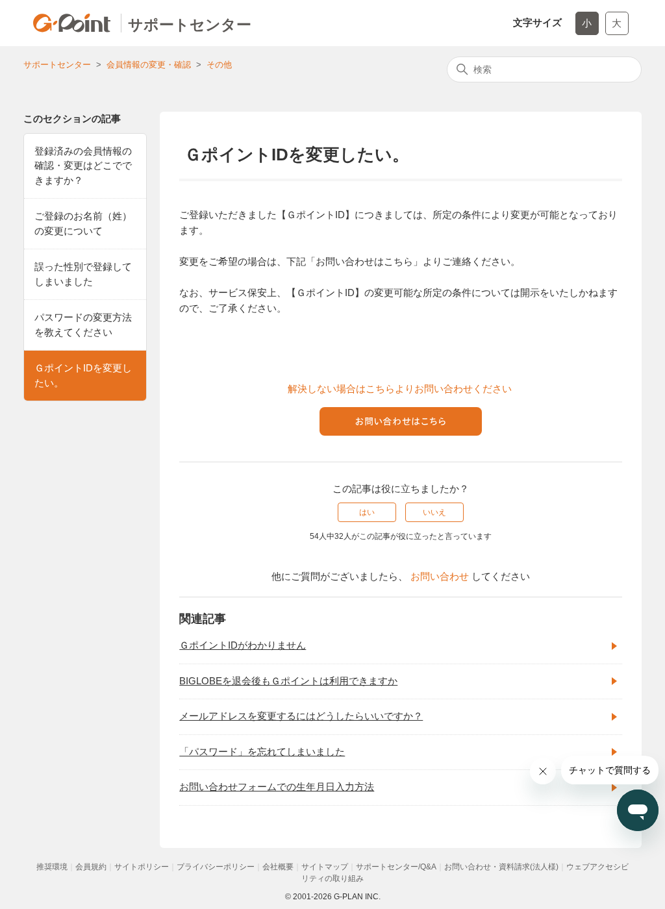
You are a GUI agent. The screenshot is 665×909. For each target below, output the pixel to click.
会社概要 (278, 866)
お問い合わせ (439, 576)
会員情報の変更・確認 (149, 64)
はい (367, 512)
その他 (219, 64)
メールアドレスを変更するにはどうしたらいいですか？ (301, 715)
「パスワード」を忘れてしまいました (262, 751)
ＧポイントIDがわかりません (242, 645)
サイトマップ (324, 866)
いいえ (434, 512)
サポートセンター (57, 64)
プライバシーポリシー (216, 866)
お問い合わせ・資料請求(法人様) (501, 866)
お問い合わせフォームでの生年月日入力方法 (276, 786)
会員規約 (91, 866)
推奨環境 (52, 866)
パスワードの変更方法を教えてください (83, 325)
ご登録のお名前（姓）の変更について (83, 223)
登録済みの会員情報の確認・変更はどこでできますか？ (83, 165)
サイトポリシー (141, 866)
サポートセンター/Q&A (396, 866)
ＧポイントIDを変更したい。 (83, 375)
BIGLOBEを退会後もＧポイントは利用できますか (288, 680)
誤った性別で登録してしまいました (83, 274)
